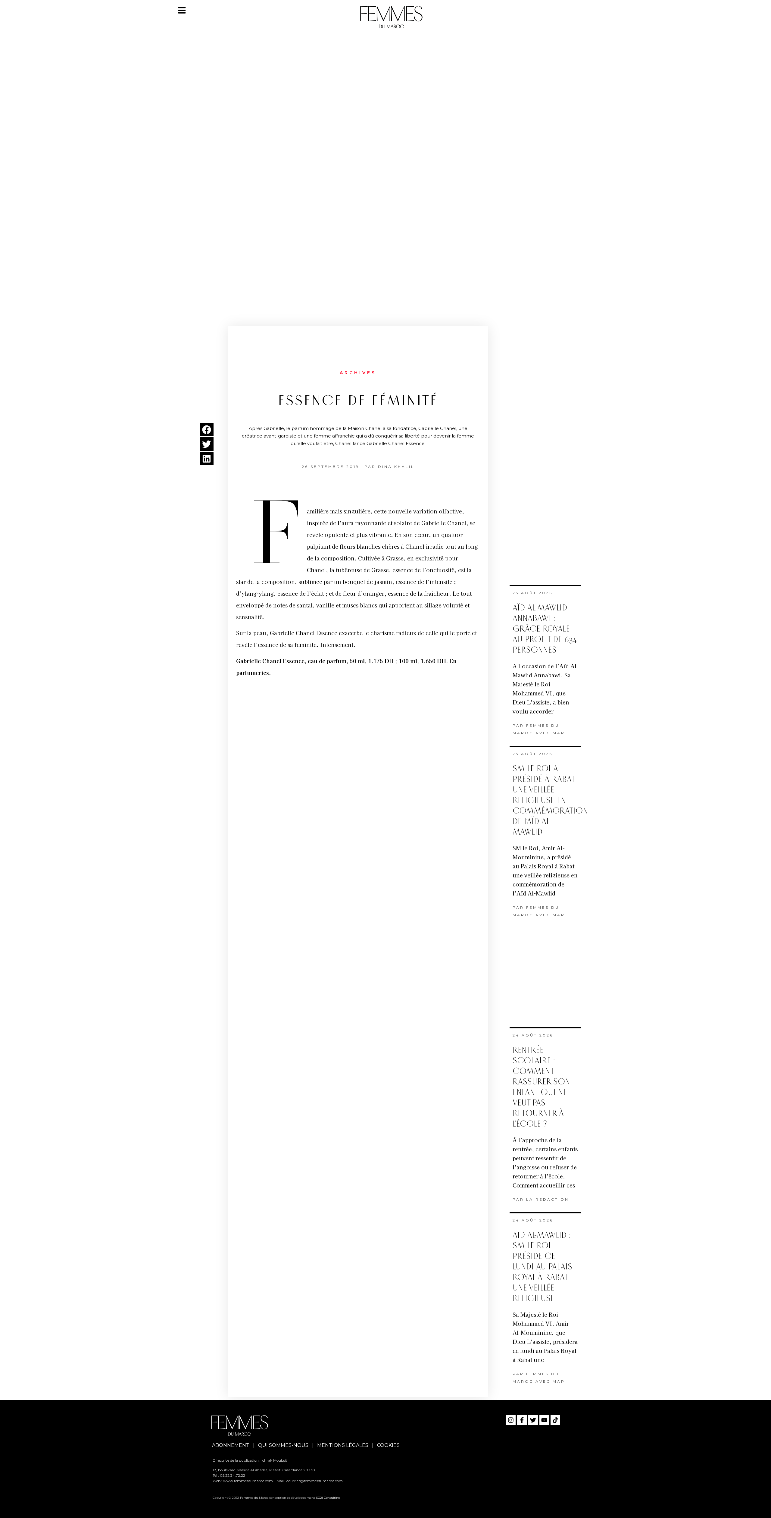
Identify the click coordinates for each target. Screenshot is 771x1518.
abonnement (230, 1445)
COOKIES (388, 1445)
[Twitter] (533, 1420)
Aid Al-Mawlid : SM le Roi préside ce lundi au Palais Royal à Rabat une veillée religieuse (542, 1266)
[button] (207, 429)
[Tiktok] (555, 1420)
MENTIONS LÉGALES (342, 1445)
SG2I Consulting (328, 1498)
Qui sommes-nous (283, 1445)
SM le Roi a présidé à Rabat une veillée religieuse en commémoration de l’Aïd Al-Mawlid (550, 800)
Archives (358, 372)
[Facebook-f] (522, 1420)
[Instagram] (511, 1420)
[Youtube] (544, 1420)
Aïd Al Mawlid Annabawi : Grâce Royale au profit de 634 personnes (545, 629)
